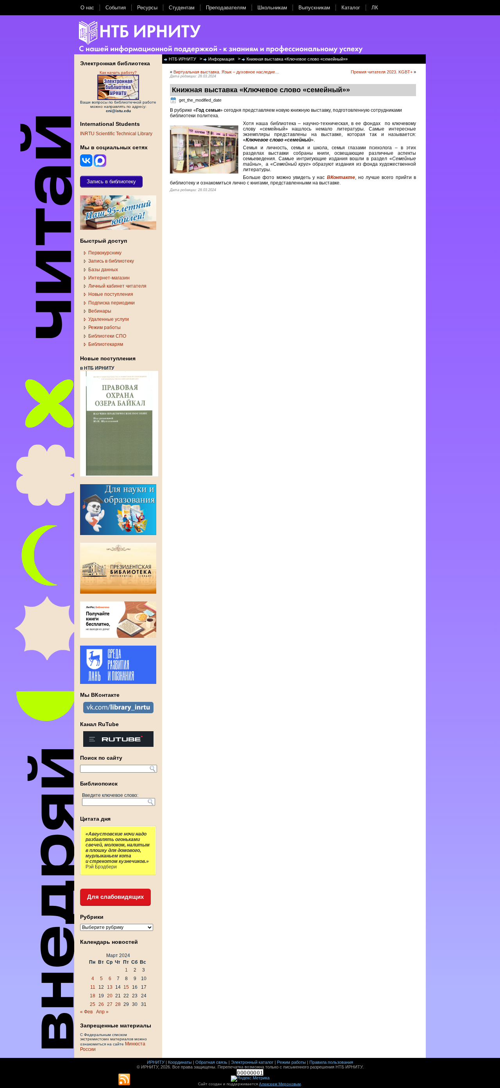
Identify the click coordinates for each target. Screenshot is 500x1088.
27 (109, 1004)
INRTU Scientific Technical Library (116, 133)
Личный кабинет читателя (117, 286)
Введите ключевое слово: (110, 795)
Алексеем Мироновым (280, 1084)
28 (118, 1004)
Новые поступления (110, 294)
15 (126, 987)
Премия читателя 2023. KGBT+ (381, 72)
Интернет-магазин (109, 278)
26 (101, 1004)
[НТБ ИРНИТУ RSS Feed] (124, 1080)
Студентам (182, 8)
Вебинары (99, 311)
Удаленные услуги (108, 319)
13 (109, 987)
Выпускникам (314, 8)
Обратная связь (211, 1062)
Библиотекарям (105, 344)
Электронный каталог (252, 1062)
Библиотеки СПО (107, 336)
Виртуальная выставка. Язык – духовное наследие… (226, 72)
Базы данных (103, 269)
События (115, 8)
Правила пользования (331, 1062)
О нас (87, 8)
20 (109, 996)
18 (92, 996)
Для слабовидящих (115, 896)
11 (92, 987)
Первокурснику (104, 253)
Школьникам (272, 8)
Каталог (350, 8)
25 (92, 1004)
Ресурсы (147, 8)
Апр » (102, 1012)
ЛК (374, 8)
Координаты (180, 1062)
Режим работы (104, 327)
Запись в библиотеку (111, 261)
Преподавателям (226, 8)
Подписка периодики (111, 303)
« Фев (86, 1012)
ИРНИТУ (155, 1062)
